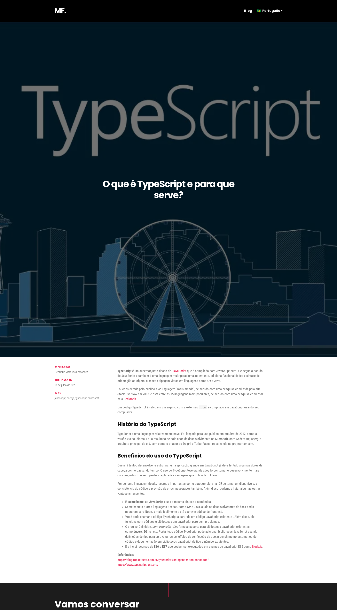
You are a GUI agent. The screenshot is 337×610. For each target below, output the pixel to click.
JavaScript (179, 371)
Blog (248, 10)
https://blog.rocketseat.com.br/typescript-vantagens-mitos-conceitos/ (163, 560)
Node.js (257, 546)
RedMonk (130, 399)
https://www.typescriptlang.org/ (137, 565)
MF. (60, 11)
